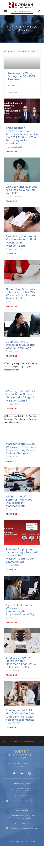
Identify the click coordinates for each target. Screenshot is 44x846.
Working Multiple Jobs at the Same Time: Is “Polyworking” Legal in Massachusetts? (20, 396)
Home (3, 741)
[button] (5, 11)
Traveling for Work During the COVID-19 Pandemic (21, 76)
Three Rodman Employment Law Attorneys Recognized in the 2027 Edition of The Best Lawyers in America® (22, 135)
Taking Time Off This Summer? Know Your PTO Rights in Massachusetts (20, 501)
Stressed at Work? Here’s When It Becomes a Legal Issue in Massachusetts (21, 662)
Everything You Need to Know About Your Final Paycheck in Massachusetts (21, 241)
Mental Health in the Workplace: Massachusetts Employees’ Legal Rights (22, 609)
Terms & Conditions (27, 741)
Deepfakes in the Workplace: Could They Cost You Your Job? (21, 344)
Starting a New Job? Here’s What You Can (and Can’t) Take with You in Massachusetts (20, 715)
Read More (11, 151)
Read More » (13, 86)
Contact (40, 741)
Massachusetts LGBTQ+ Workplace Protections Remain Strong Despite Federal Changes (21, 448)
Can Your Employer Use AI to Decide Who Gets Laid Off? (21, 190)
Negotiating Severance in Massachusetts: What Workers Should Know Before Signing (21, 293)
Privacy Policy (13, 741)
